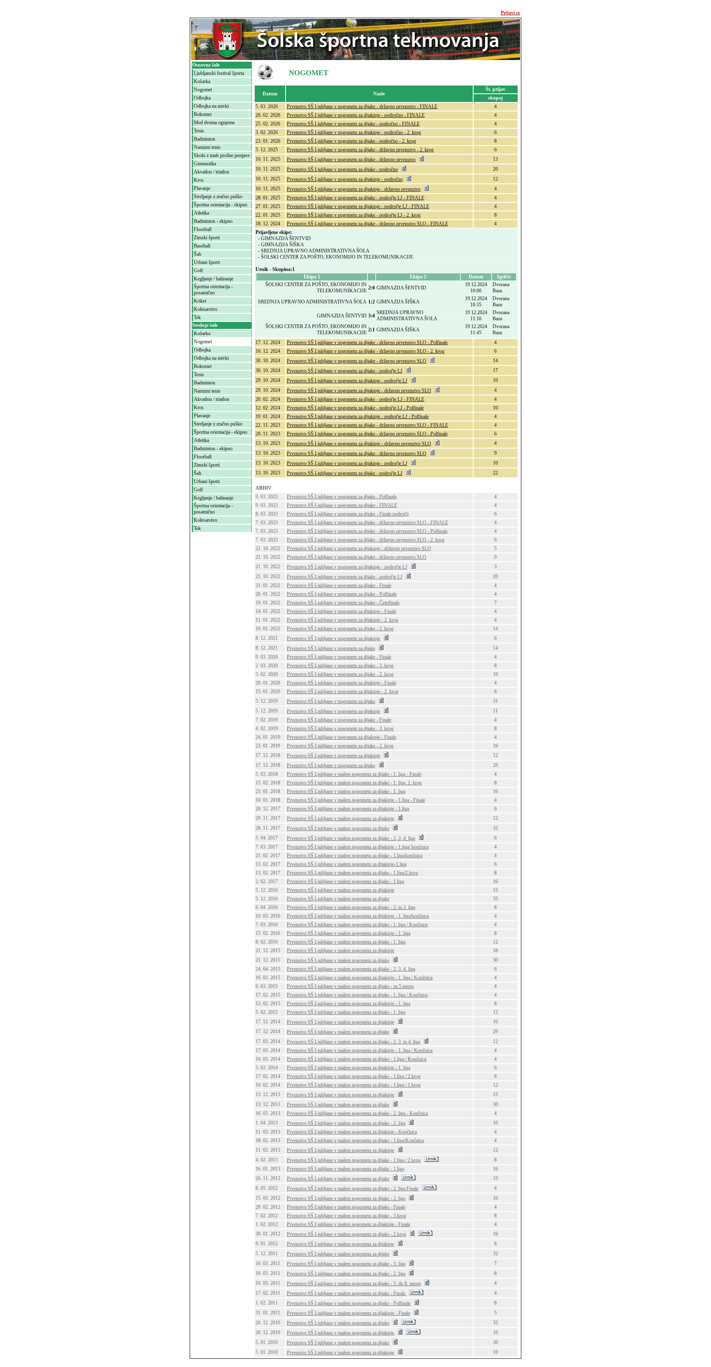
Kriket (200, 301)
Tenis (199, 131)
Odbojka (202, 98)
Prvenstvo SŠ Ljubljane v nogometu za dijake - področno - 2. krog (351, 141)
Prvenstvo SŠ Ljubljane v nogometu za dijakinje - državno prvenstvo (354, 189)
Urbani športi (207, 262)
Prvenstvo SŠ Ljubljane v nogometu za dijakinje (333, 638)
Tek (197, 317)
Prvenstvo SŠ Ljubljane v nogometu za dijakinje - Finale (341, 611)
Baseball (202, 246)
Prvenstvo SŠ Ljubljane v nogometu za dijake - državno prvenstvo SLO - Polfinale (367, 342)
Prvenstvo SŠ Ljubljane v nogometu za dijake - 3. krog (340, 665)
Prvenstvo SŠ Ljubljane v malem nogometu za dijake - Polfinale (349, 1303)
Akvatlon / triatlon (211, 172)
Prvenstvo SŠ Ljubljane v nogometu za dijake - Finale (339, 585)
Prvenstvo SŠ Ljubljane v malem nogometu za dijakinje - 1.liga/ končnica (358, 847)
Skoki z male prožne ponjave (222, 155)
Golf (198, 270)
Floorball (202, 229)
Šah (197, 254)
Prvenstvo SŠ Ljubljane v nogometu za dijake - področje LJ (344, 371)
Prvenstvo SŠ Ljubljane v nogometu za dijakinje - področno (345, 179)
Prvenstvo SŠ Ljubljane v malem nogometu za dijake (338, 828)
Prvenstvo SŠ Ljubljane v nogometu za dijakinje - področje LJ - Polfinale (358, 416)
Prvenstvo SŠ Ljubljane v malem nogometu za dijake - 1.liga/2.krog (352, 873)
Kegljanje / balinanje (213, 279)
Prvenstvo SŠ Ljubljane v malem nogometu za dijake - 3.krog (346, 1216)
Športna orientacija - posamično (213, 290)
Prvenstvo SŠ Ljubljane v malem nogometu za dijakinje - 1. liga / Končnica (359, 978)
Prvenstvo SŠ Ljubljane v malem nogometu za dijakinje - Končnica (352, 1132)
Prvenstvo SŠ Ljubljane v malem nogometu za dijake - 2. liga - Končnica (357, 1113)
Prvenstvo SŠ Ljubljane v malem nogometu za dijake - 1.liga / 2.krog (354, 1076)
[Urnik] (431, 1160)
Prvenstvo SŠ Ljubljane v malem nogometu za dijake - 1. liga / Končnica (357, 925)
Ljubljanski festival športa (219, 73)
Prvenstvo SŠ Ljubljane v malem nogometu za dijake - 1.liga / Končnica (356, 1059)
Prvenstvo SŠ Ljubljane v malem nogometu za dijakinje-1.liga (347, 864)
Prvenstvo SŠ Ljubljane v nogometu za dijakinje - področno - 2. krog (354, 132)
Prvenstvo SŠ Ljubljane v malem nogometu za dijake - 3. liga (346, 1264)
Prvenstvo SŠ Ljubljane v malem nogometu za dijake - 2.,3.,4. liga (351, 838)
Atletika (201, 213)
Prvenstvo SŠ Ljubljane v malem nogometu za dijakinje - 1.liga (348, 809)
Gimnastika (205, 164)
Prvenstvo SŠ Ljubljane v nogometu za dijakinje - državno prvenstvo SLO (359, 390)
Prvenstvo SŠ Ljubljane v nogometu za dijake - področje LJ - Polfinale (355, 408)
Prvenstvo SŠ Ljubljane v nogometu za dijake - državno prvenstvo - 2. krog (360, 150)
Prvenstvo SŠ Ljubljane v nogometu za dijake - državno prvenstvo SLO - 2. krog (365, 351)
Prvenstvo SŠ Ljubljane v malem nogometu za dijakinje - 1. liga (348, 933)
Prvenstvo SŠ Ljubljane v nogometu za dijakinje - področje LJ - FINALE (358, 206)
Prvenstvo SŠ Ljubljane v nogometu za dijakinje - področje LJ (347, 381)
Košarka (202, 81)
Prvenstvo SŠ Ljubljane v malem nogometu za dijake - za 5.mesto (350, 986)
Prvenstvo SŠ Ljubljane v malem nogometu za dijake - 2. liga (346, 1123)
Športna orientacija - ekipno (220, 205)
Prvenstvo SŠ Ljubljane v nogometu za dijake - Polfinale (342, 497)
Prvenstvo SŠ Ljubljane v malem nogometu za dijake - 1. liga (346, 791)
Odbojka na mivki (211, 106)
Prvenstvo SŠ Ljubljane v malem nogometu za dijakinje (340, 818)
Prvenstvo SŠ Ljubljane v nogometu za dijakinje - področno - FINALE (356, 115)
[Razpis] (421, 159)
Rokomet (202, 114)
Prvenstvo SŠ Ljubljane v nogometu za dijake (331, 648)
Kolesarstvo (205, 309)
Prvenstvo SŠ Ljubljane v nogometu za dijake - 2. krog (340, 628)
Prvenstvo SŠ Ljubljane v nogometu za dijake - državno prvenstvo (351, 159)
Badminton (204, 139)
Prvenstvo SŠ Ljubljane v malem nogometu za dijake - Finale (346, 1207)
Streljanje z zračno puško (218, 196)
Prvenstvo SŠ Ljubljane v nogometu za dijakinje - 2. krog (342, 620)
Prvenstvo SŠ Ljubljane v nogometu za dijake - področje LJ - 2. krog (354, 215)
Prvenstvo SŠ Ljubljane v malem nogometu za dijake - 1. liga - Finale (354, 774)
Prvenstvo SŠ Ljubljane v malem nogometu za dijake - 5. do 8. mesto (354, 1283)
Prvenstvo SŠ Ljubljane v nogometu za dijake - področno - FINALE (353, 124)
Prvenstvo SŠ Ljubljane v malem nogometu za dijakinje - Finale (348, 1224)
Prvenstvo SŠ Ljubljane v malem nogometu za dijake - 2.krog (346, 1234)
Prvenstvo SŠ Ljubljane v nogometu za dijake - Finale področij (348, 514)
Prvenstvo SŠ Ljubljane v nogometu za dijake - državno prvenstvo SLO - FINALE (367, 224)
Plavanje (202, 188)
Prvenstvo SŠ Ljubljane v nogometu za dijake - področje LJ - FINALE (355, 198)
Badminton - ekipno (213, 221)
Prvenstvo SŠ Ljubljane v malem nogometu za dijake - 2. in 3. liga (351, 907)
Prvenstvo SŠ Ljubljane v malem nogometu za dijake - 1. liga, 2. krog (354, 783)
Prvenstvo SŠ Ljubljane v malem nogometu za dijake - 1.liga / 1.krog (354, 1085)
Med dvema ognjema (214, 122)
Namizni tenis (207, 147)
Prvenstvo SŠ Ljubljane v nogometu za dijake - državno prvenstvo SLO (356, 361)
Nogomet (203, 90)
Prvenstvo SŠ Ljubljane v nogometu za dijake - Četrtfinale (343, 603)
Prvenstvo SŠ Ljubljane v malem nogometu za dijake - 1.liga (345, 881)
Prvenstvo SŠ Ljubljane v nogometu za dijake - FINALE (342, 505)
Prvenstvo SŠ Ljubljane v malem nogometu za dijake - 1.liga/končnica (355, 855)
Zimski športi (207, 238)
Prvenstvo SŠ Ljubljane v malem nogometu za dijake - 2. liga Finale (352, 1188)
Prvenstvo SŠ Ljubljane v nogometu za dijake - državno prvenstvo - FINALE (362, 106)
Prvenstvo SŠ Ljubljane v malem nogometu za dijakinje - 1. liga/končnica (358, 916)
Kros (199, 180)
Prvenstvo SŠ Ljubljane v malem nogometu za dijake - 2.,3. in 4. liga (353, 1042)
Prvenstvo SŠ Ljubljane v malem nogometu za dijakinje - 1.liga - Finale (356, 800)
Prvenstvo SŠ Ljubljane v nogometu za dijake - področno (342, 169)
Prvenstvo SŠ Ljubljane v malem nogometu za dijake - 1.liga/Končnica (355, 1140)
